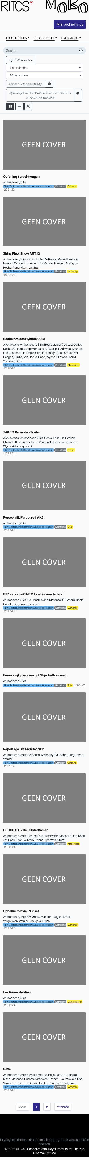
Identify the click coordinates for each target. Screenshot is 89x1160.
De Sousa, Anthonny (40, 755)
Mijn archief (70, 24)
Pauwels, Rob (73, 1079)
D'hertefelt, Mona (56, 836)
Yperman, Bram (30, 267)
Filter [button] (23, 60)
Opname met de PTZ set (21, 911)
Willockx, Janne (33, 840)
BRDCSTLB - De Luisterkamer (25, 830)
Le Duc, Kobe (76, 836)
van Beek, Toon (13, 840)
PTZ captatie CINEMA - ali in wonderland (33, 594)
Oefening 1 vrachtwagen (21, 177)
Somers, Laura (67, 442)
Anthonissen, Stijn (26, 84)
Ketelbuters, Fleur (26, 442)
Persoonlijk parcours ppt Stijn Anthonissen (34, 675)
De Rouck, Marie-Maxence (60, 259)
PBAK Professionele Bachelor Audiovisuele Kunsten (40, 95)
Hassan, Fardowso (14, 263)
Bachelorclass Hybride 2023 (24, 339)
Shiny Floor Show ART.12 (21, 253)
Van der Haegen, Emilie (58, 263)
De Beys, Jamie (53, 1075)
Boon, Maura (52, 344)
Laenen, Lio (35, 263)
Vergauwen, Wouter (26, 604)
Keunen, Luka (47, 442)
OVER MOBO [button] (69, 38)
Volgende (63, 1107)
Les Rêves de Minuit (18, 992)
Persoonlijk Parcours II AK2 (23, 517)
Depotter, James (35, 348)
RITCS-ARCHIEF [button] (44, 38)
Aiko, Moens (11, 344)
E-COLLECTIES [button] (16, 38)
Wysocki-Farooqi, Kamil (61, 357)
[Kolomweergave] (10, 106)
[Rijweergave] (19, 106)
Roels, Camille (35, 353)
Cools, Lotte (35, 259)
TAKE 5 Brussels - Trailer (21, 432)
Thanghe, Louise (56, 353)
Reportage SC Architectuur (23, 749)
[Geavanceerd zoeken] (28, 106)
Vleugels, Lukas (40, 921)
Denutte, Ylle (35, 836)
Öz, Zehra (68, 600)
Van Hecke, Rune (34, 357)
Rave (7, 1069)
